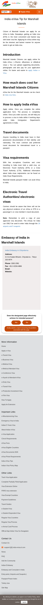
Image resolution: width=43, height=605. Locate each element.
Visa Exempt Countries (10, 495)
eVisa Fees (6, 443)
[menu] (39, 12)
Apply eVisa (25, 12)
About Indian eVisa (8, 430)
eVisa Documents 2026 (10, 452)
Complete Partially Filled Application (14, 482)
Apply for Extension (8, 404)
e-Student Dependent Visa (11, 513)
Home (4, 346)
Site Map (5, 588)
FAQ (3, 556)
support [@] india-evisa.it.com (14, 547)
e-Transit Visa (6, 386)
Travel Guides (6, 504)
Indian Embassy (7, 565)
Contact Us (5, 543)
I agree (24, 602)
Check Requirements (9, 438)
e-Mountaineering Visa (10, 416)
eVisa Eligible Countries (10, 447)
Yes (16, 322)
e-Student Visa (7, 509)
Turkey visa (6, 583)
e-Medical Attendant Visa (10, 368)
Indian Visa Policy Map (10, 465)
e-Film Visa (6, 395)
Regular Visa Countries (10, 518)
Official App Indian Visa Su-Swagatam (15, 531)
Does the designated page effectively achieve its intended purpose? (21, 317)
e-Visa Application (8, 434)
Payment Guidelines (9, 500)
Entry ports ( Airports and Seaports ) (14, 574)
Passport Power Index (9, 579)
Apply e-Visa (6, 351)
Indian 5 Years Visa (8, 425)
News (4, 552)
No (27, 322)
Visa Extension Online (9, 486)
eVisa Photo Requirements (11, 456)
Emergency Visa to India (10, 421)
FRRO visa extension (9, 491)
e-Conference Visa (8, 373)
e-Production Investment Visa (12, 391)
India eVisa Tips (7, 461)
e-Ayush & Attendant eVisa (11, 377)
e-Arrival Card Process (10, 526)
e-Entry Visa (6, 382)
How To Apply (6, 400)
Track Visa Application (9, 477)
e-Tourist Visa (6, 355)
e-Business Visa (7, 360)
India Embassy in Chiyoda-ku (16, 250)
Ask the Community (8, 561)
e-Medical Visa (7, 364)
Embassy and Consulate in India (13, 570)
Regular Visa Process (9, 522)
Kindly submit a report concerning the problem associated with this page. (21, 329)
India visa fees (10, 95)
